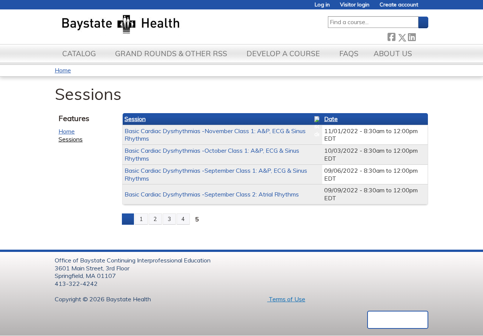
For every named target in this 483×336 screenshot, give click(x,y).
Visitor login (354, 5)
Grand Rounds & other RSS (171, 53)
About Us (393, 53)
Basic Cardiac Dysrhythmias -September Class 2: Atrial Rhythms (212, 194)
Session (135, 119)
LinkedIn (411, 36)
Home (63, 70)
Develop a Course (283, 53)
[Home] (156, 24)
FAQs (348, 53)
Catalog (79, 53)
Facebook (391, 36)
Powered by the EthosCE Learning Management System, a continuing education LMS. (397, 320)
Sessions (70, 139)
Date (331, 119)
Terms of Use (286, 299)
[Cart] (426, 7)
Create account (399, 5)
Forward (422, 36)
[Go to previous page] (128, 219)
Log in (322, 5)
